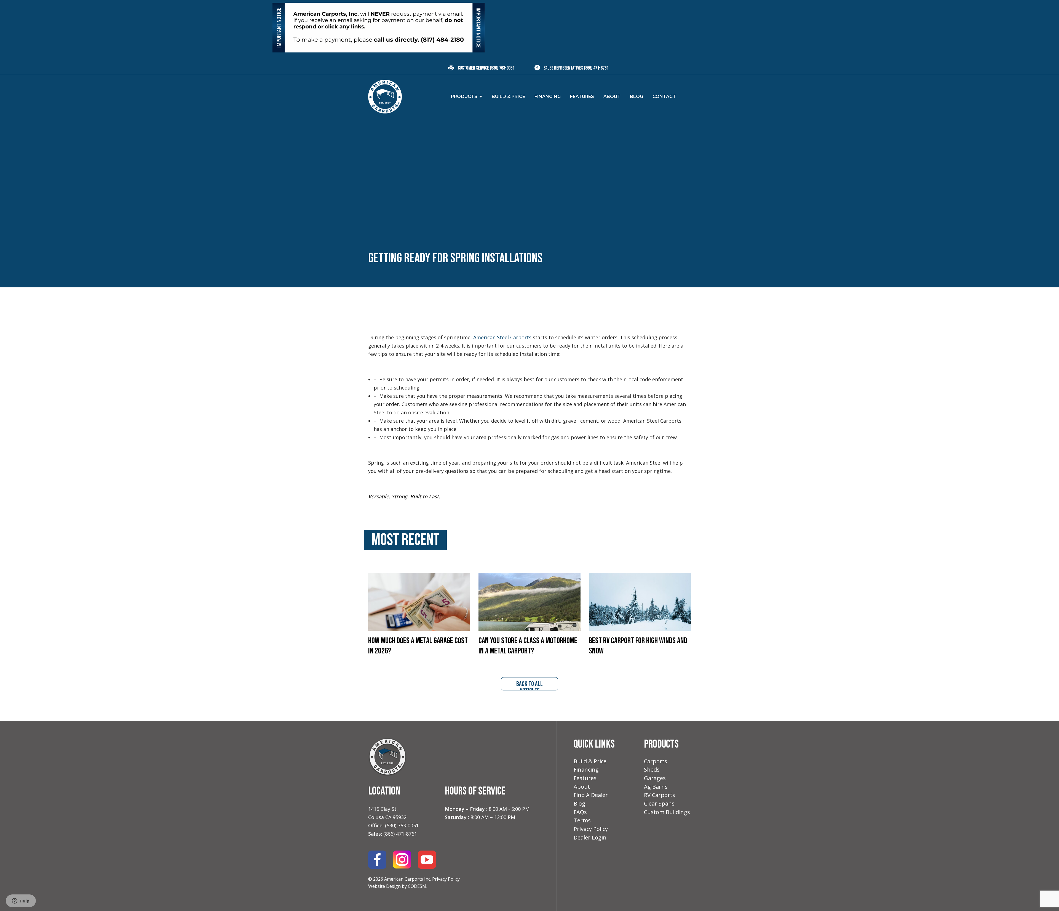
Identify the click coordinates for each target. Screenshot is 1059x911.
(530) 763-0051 (502, 68)
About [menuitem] (612, 96)
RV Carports (659, 794)
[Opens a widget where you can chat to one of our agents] (21, 901)
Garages (655, 778)
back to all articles (529, 685)
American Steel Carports (502, 337)
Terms (582, 820)
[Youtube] (427, 859)
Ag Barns (656, 786)
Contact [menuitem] (664, 96)
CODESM (417, 886)
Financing (586, 769)
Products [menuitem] (464, 96)
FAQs (580, 812)
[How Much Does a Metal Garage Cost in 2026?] (419, 601)
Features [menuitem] (582, 96)
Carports (655, 761)
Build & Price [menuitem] (508, 96)
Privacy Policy (446, 879)
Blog (579, 803)
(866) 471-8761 (596, 68)
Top (1046, 898)
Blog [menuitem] (636, 96)
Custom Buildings (667, 812)
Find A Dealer (591, 794)
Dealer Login (590, 837)
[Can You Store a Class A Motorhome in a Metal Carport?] (529, 601)
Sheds (652, 769)
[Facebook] (377, 859)
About (582, 786)
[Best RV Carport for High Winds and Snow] (640, 601)
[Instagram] (402, 859)
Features (585, 778)
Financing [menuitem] (547, 96)
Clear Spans (659, 803)
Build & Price (590, 761)
